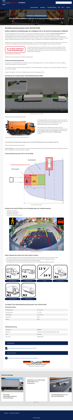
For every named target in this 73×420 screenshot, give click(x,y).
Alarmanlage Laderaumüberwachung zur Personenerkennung (10, 396)
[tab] (34, 402)
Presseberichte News (51, 7)
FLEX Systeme (30, 15)
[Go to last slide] (3, 389)
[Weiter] (70, 389)
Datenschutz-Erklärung (14, 413)
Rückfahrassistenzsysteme (40, 15)
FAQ (59, 7)
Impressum (6, 413)
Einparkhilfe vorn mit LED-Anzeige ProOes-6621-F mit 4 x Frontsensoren (36, 381)
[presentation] (12, 384)
